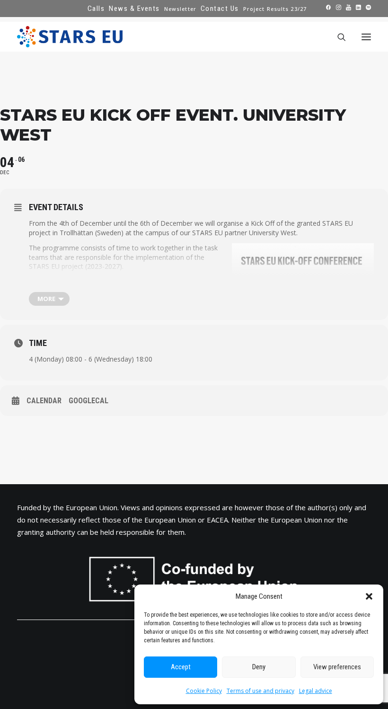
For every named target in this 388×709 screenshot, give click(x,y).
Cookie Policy (204, 691)
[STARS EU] (70, 36)
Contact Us (220, 8)
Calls (96, 8)
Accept (181, 667)
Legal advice (315, 691)
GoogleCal (88, 400)
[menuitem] (96, 8)
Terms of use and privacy (260, 691)
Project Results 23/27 (275, 8)
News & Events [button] (134, 8)
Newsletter (180, 8)
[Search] (337, 37)
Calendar (44, 400)
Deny (258, 667)
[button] (369, 596)
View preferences (337, 667)
